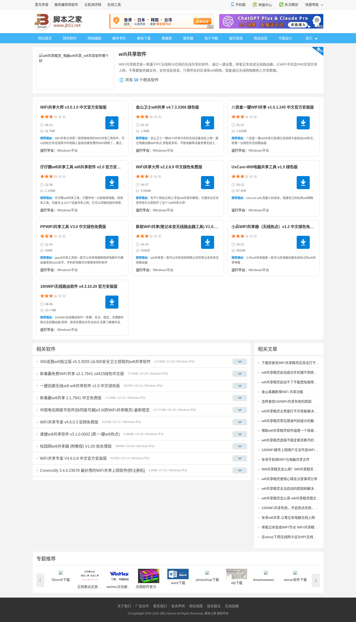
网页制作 (70, 38)
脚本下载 (144, 38)
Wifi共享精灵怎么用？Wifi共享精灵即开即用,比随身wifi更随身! (291, 469)
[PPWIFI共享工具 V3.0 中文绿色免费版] (111, 242)
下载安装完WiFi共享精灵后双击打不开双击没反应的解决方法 (291, 363)
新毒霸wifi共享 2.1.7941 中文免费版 (70, 398)
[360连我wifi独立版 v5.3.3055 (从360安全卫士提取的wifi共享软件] (239, 362)
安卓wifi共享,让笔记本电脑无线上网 (288, 517)
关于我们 (124, 606)
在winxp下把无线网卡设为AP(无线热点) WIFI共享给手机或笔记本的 (291, 537)
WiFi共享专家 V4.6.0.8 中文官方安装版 (73, 458)
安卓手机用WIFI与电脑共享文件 (286, 459)
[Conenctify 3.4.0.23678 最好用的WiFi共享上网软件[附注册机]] (239, 470)
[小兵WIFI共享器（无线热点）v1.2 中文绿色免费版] (303, 242)
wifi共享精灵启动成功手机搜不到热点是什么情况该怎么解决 (291, 372)
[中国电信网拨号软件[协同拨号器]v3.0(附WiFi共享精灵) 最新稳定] (239, 410)
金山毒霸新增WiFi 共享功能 (282, 392)
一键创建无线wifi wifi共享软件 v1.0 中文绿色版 (80, 386)
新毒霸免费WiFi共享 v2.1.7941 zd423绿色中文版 (82, 374)
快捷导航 (312, 5)
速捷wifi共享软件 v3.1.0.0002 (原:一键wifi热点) (80, 434)
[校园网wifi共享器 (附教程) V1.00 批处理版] (239, 446)
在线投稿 (232, 606)
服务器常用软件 (66, 5)
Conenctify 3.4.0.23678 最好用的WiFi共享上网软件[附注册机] (92, 470)
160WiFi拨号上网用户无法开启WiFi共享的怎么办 (291, 450)
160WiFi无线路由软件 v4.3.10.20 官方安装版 (78, 286)
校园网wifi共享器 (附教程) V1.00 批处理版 (76, 446)
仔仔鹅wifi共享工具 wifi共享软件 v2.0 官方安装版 (82, 167)
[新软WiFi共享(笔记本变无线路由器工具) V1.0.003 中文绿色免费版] (207, 242)
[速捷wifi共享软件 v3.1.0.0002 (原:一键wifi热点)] (239, 434)
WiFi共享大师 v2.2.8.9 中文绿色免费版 (169, 167)
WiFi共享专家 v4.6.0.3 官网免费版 (69, 422)
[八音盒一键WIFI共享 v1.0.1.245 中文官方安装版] (303, 122)
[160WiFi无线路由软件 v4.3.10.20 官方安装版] (111, 302)
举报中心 (265, 5)
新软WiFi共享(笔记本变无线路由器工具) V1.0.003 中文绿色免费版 (192, 227)
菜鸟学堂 (41, 5)
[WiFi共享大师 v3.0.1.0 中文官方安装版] (111, 122)
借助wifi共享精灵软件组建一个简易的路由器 (291, 430)
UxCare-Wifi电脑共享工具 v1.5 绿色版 (265, 167)
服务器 (188, 38)
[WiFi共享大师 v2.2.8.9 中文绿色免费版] (207, 182)
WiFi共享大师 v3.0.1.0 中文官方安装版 (73, 107)
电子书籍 (211, 38)
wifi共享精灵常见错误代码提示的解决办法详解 (291, 421)
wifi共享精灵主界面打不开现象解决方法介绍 (291, 411)
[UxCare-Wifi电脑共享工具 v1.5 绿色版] (303, 182)
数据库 (167, 38)
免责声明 (178, 606)
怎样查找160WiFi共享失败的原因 (286, 401)
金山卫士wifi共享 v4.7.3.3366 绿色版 (167, 107)
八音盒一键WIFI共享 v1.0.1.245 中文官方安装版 (273, 107)
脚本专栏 (119, 38)
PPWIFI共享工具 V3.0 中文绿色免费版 (73, 227)
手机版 (240, 5)
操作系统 (236, 38)
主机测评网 (92, 5)
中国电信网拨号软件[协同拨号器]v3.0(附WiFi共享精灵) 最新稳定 (95, 410)
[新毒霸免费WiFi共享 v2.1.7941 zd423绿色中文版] (239, 374)
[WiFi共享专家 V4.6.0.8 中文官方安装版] (239, 458)
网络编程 (94, 38)
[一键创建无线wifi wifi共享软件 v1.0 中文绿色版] (239, 386)
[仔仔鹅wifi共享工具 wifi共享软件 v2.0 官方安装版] (111, 182)
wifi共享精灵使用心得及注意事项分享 (289, 479)
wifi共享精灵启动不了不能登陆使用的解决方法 (291, 382)
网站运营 (260, 38)
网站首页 (45, 38)
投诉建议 (214, 606)
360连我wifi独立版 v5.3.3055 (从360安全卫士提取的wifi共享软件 (95, 362)
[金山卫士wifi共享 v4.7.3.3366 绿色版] (207, 122)
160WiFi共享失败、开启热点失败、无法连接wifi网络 (291, 508)
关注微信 (291, 5)
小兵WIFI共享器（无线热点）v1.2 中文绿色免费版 (275, 227)
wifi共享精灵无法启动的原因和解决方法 (291, 488)
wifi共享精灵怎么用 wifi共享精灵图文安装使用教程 (291, 498)
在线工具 (114, 5)
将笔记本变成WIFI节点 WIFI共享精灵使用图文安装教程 (291, 527)
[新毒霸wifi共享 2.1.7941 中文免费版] (239, 398)
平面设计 (285, 38)
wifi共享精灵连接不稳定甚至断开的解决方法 (291, 440)
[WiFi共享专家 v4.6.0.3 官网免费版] (239, 422)
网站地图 (196, 606)
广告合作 (142, 606)
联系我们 (160, 606)
